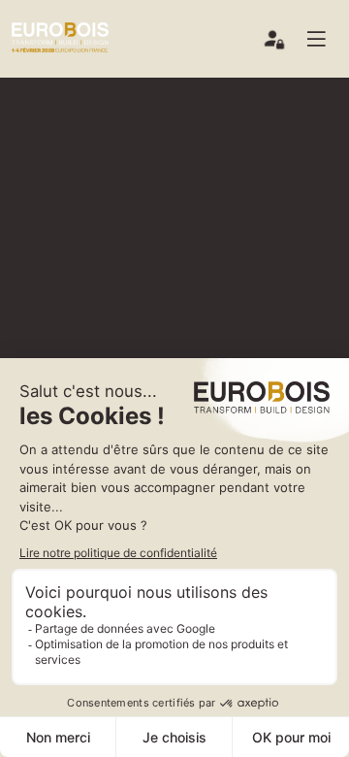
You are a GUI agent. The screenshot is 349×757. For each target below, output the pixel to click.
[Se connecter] (275, 43)
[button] (324, 39)
